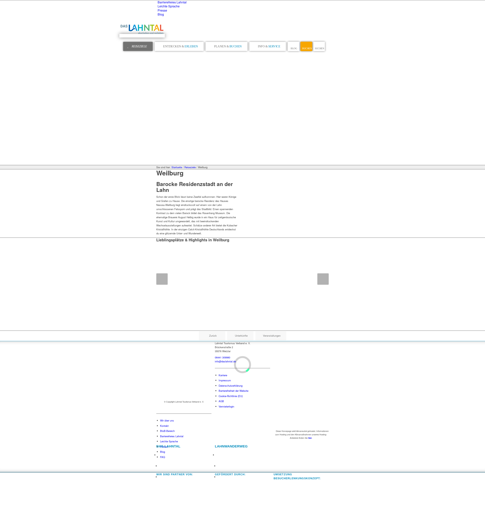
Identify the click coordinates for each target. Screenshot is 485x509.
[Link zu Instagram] (161, 465)
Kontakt (164, 426)
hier (310, 437)
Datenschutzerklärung (230, 385)
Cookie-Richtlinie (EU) (231, 396)
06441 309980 (222, 357)
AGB (221, 401)
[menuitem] (243, 2)
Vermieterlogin (226, 406)
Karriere (223, 375)
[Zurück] (162, 279)
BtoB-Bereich (167, 431)
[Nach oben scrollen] (2, 505)
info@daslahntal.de (225, 361)
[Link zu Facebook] (160, 454)
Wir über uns (167, 420)
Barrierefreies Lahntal (172, 2)
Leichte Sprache (169, 6)
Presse (162, 10)
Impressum (225, 380)
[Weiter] (323, 279)
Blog (161, 14)
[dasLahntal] (142, 36)
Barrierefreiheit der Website (233, 391)
